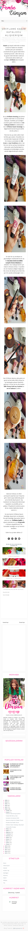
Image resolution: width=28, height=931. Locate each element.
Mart (7, 841)
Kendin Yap (6, 870)
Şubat (7, 842)
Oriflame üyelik (17, 520)
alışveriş (18, 37)
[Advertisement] (14, 648)
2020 (6, 809)
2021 (6, 807)
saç (4, 882)
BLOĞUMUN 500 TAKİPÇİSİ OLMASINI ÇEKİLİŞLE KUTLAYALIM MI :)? (16, 765)
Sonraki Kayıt (5, 622)
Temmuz (8, 834)
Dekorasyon (6, 865)
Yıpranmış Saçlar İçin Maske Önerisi (14, 820)
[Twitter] (12, 539)
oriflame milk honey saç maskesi (9, 40)
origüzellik (17, 42)
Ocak (7, 844)
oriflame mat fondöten (21, 39)
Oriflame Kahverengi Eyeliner (13, 813)
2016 (6, 851)
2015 (6, 853)
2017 (6, 849)
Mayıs (7, 837)
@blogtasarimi (17, 928)
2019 (6, 846)
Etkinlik (5, 868)
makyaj (5, 880)
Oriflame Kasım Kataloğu (10, 39)
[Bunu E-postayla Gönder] (19, 539)
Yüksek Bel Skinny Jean (12, 816)
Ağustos (8, 832)
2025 (6, 800)
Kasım (8, 812)
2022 (6, 805)
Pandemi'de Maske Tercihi (12, 822)
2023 (6, 803)
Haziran (8, 835)
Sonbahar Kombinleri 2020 (12, 818)
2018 (6, 847)
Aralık (7, 810)
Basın (4, 863)
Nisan (7, 839)
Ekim (7, 828)
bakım (5, 878)
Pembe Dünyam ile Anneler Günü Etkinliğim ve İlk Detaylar (17, 777)
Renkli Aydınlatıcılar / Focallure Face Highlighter (17, 782)
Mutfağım (5, 873)
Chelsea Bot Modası (11, 827)
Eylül (7, 830)
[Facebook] (9, 539)
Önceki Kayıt (22, 622)
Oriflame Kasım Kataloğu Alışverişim (15, 824)
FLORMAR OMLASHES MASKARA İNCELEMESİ (15, 788)
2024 (6, 802)
